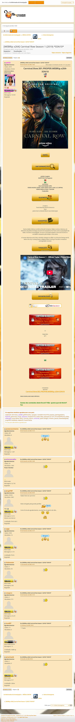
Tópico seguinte (66, 52)
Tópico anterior (56, 52)
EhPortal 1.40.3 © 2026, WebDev (8, 718)
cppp (7, 529)
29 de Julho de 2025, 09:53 (26, 659)
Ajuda (55, 715)
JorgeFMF (9, 491)
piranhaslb (10, 657)
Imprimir (69, 57)
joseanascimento (12, 429)
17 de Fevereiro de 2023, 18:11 (27, 564)
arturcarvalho (11, 459)
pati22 (8, 63)
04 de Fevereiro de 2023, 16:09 (27, 461)
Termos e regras (61, 715)
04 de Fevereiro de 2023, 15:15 (27, 430)
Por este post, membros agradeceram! (16, 422)
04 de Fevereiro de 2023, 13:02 (27, 64)
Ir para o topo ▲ (70, 715)
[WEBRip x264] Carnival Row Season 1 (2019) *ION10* (34, 62)
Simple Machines (13, 719)
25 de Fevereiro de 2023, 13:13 (27, 594)
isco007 (8, 623)
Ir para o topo (7, 689)
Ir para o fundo (7, 57)
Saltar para (47, 705)
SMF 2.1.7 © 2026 (5, 719)
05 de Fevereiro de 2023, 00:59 (27, 492)
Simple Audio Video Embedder (7, 721)
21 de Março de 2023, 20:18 (26, 625)
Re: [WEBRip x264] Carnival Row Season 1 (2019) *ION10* (35, 429)
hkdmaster (10, 563)
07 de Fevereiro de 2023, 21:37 (27, 530)
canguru (9, 593)
